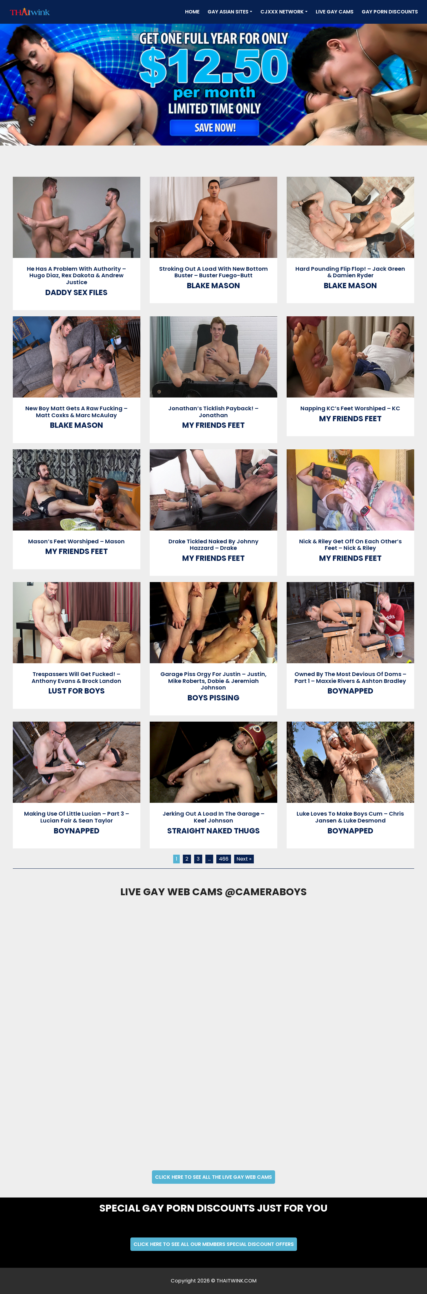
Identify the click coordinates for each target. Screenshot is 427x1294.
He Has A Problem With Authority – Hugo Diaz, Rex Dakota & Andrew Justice (76, 275)
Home (193, 11)
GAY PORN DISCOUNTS (390, 11)
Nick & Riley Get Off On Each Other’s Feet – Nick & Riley (350, 544)
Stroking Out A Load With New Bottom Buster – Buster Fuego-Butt (213, 272)
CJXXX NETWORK (282, 11)
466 (224, 858)
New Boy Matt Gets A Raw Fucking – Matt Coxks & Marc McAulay (76, 411)
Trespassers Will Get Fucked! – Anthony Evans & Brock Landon (76, 677)
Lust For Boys (76, 691)
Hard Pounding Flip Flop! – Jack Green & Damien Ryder (350, 272)
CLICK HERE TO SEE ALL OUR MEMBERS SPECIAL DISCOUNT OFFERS (213, 1244)
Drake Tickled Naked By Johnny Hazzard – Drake (213, 544)
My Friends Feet (213, 425)
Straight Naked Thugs (213, 831)
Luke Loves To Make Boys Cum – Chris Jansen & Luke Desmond (350, 817)
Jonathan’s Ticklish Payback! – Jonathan (213, 411)
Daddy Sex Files (76, 292)
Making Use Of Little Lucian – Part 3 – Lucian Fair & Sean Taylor (76, 817)
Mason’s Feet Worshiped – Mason (76, 541)
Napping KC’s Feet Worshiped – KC (350, 408)
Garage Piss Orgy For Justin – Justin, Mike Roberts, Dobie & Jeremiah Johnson (213, 680)
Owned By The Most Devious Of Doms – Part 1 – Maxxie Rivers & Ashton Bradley (350, 677)
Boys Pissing (213, 698)
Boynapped (350, 691)
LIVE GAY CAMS (335, 11)
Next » (244, 858)
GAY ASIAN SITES (228, 11)
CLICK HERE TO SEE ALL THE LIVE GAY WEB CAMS (213, 1177)
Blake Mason (213, 285)
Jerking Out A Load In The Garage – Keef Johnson (213, 817)
